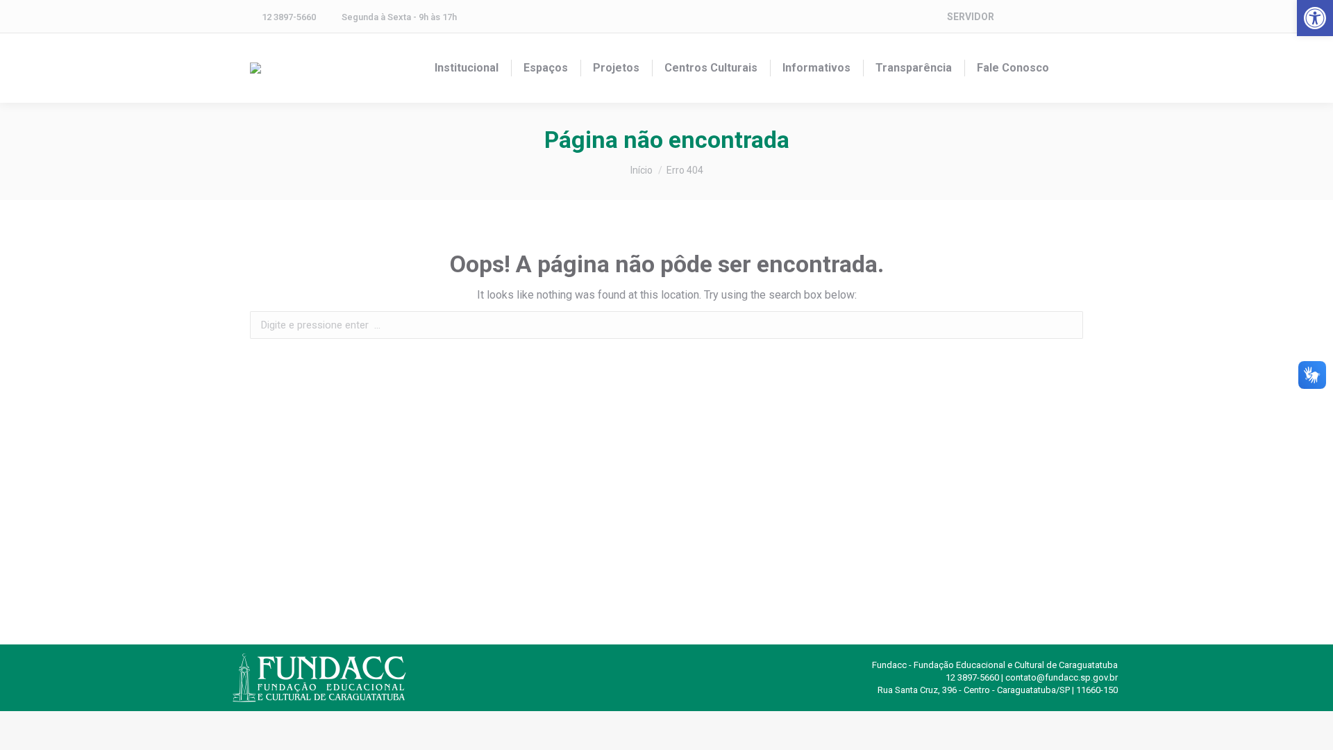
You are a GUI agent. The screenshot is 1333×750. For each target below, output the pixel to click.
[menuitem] (466, 68)
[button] (1315, 18)
